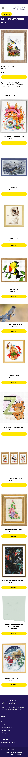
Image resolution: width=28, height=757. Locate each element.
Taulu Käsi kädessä (14, 238)
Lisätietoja (14, 77)
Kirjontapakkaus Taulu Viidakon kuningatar (14, 580)
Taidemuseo (7, 730)
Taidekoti (6, 724)
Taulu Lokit (14, 187)
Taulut (12, 66)
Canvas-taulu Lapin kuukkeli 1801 (14, 324)
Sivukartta (19, 754)
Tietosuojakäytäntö (11, 754)
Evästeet (19, 752)
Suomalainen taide (8, 727)
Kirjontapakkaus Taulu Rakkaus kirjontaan (14, 136)
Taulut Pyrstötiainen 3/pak (14, 478)
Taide (9, 66)
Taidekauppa (6, 14)
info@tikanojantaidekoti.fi (6, 2)
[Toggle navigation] (3, 8)
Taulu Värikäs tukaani (14, 290)
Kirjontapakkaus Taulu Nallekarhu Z (14, 427)
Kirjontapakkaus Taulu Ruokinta (14, 678)
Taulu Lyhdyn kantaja (14, 376)
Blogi (5, 733)
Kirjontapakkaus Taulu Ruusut (14, 529)
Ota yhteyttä (13, 752)
